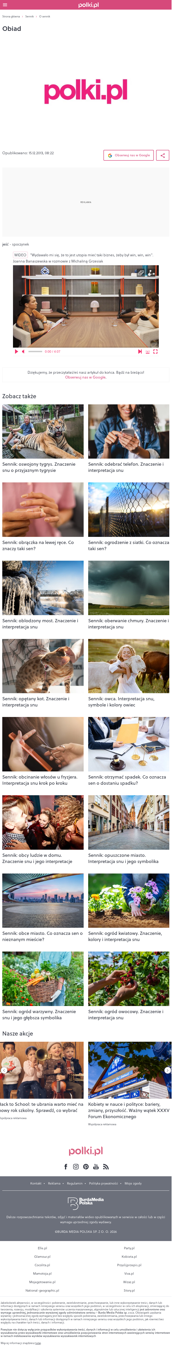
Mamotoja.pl (42, 1273)
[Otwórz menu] (5, 5)
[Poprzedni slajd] (4, 1070)
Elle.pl (42, 1248)
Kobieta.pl (129, 1256)
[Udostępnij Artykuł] (162, 155)
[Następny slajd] (167, 1070)
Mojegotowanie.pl (42, 1282)
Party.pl (129, 1248)
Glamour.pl (42, 1256)
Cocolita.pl (42, 1265)
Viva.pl (129, 1273)
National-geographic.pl (42, 1290)
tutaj (38, 1343)
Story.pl (129, 1290)
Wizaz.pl (129, 1282)
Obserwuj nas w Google (132, 155)
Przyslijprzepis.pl (129, 1265)
